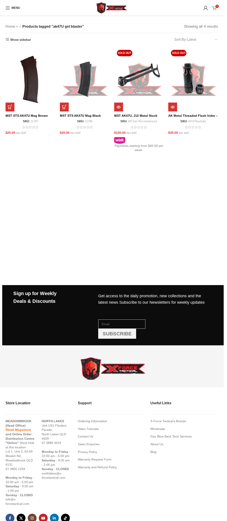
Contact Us (85, 436)
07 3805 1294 (15, 469)
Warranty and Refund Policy (97, 467)
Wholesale (157, 429)
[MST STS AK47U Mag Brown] (30, 79)
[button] (10, 107)
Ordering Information (92, 421)
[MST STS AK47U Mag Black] (85, 79)
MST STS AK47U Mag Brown (27, 115)
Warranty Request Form (95, 459)
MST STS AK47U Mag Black (80, 115)
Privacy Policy (87, 452)
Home (11, 26)
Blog (153, 452)
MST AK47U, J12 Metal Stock (135, 115)
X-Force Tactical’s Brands (168, 421)
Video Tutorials (88, 429)
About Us (156, 444)
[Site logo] (111, 7)
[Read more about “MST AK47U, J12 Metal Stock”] (118, 107)
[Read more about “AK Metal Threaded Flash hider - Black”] (172, 107)
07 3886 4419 (51, 443)
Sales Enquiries (89, 444)
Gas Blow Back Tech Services (171, 436)
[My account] (205, 8)
